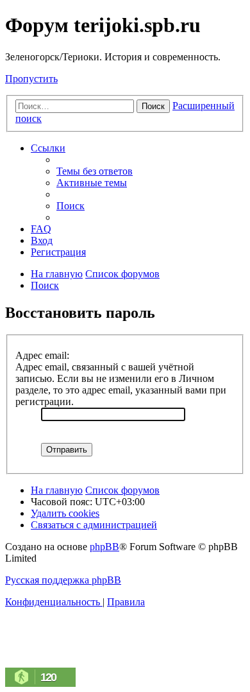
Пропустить (31, 78)
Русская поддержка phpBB (63, 580)
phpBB (104, 546)
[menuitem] (94, 171)
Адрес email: (42, 355)
